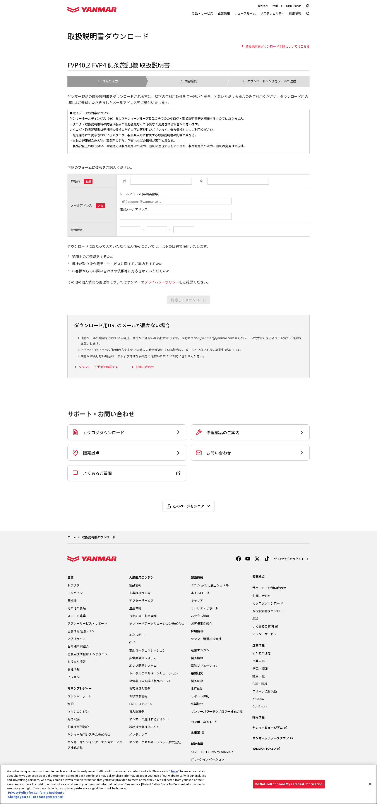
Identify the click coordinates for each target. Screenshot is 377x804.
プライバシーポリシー (161, 282)
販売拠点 (262, 6)
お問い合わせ (144, 367)
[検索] (308, 15)
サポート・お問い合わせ (286, 6)
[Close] (370, 784)
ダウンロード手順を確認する (98, 367)
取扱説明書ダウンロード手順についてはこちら (277, 46)
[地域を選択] (308, 6)
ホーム (72, 537)
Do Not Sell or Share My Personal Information (289, 784)
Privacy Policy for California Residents (36, 792)
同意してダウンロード (188, 300)
